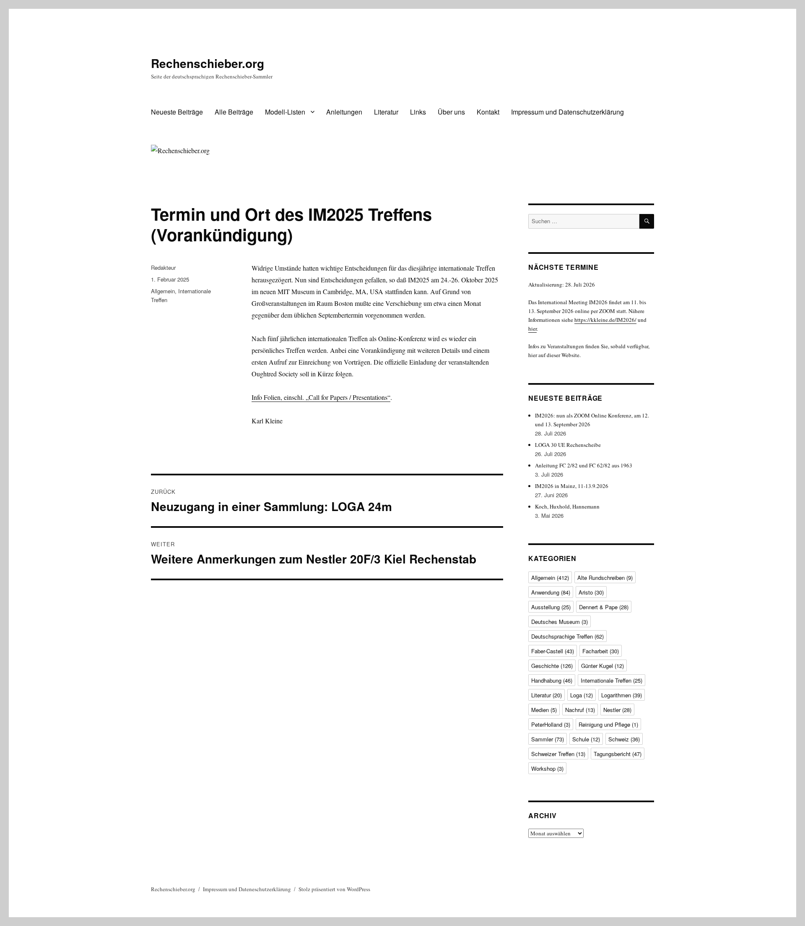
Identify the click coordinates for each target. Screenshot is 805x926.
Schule (586, 739)
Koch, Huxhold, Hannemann (567, 506)
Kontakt (488, 112)
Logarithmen (621, 695)
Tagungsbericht (617, 754)
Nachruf (580, 710)
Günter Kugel (602, 666)
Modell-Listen (285, 112)
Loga (581, 695)
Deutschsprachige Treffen (567, 636)
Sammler (547, 739)
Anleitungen (344, 112)
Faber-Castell (552, 651)
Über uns (451, 112)
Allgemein (163, 291)
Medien (544, 710)
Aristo (591, 592)
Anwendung (550, 592)
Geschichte (552, 666)
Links (418, 112)
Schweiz (624, 739)
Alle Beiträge (234, 112)
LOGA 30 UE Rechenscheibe (568, 445)
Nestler (617, 710)
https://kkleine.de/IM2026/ (605, 319)
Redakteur (163, 267)
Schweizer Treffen (558, 754)
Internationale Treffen (611, 680)
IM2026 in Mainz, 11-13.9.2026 (571, 486)
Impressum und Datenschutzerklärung (567, 112)
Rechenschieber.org (207, 63)
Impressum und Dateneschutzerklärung (247, 889)
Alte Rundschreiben (605, 578)
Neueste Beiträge (177, 112)
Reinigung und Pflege (608, 724)
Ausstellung (551, 607)
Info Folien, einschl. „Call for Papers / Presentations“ (321, 397)
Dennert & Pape (603, 607)
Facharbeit (600, 651)
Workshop (547, 768)
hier (532, 328)
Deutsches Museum (559, 622)
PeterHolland (550, 724)
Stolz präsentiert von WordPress (334, 889)
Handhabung (551, 680)
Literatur (386, 112)
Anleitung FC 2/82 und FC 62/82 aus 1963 (583, 465)
